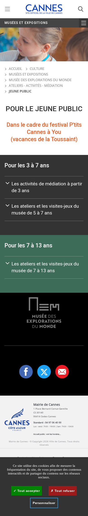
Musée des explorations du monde (40, 80)
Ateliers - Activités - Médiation (36, 85)
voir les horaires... (53, 434)
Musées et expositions (26, 23)
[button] (62, 372)
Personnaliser (44, 503)
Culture (37, 68)
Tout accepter (28, 491)
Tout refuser (64, 491)
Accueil (15, 68)
